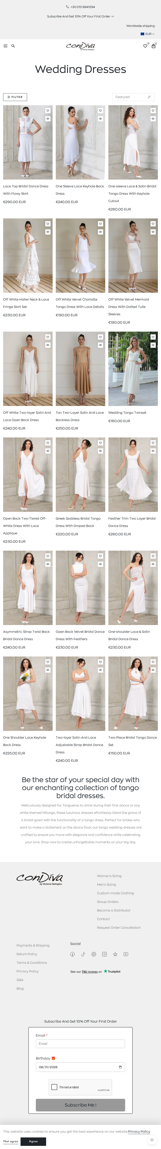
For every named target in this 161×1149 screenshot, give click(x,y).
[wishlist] (145, 46)
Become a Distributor (114, 910)
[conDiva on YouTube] (126, 954)
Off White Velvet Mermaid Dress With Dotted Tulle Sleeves (128, 307)
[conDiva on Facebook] (72, 954)
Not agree (10, 1141)
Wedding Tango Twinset (127, 412)
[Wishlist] (48, 110)
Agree (33, 1141)
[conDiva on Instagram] (104, 954)
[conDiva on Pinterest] (94, 954)
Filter (17, 97)
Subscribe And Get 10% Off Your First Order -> (80, 16)
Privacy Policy (28, 971)
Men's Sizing (106, 884)
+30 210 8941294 (82, 6)
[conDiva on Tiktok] (83, 954)
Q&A (20, 980)
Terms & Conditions (32, 962)
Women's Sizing (109, 876)
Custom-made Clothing (115, 893)
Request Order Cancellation (119, 927)
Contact (103, 919)
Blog (20, 988)
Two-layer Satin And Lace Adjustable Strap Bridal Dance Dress (79, 745)
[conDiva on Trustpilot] (115, 954)
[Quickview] (48, 118)
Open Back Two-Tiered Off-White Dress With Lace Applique (25, 526)
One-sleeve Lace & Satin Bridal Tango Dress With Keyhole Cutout (132, 194)
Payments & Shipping (33, 945)
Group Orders (107, 901)
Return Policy (27, 954)
